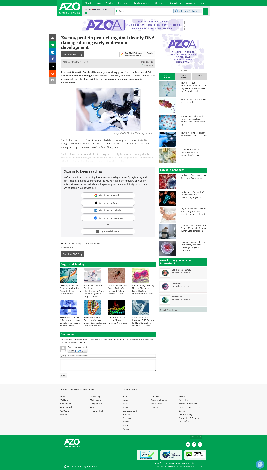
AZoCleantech (66, 407)
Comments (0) (67, 247)
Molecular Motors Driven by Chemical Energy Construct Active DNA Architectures (95, 321)
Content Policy (185, 414)
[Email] (52, 80)
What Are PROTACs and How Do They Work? (194, 101)
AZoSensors (95, 400)
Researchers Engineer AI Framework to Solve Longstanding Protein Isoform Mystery (70, 321)
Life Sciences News (93, 243)
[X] (52, 66)
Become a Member (159, 400)
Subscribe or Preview (181, 272)
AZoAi (92, 407)
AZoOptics (64, 411)
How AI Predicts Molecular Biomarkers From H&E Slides (194, 134)
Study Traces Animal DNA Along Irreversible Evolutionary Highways (192, 195)
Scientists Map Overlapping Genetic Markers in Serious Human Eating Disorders (193, 228)
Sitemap (183, 411)
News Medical (96, 411)
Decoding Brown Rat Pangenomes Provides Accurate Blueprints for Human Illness (70, 289)
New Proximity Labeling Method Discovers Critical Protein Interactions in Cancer (143, 289)
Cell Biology (76, 243)
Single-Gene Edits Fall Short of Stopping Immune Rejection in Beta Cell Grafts (194, 211)
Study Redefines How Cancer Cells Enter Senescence (194, 176)
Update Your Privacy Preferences (82, 466)
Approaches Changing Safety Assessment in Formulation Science (191, 152)
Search (182, 396)
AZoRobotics (65, 403)
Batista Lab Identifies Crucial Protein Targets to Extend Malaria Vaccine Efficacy (118, 289)
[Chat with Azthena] (260, 464)
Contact (154, 407)
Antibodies (177, 296)
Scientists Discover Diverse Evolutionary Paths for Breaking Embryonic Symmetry (193, 246)
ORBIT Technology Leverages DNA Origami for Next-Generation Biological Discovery (143, 321)
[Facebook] (52, 59)
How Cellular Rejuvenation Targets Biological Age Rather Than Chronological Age (193, 120)
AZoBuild (64, 414)
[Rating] (52, 44)
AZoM (62, 396)
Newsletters (156, 403)
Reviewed (148, 65)
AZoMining (95, 396)
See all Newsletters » (170, 310)
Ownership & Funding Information (189, 419)
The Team (155, 396)
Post (63, 375)
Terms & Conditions (188, 403)
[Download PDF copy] (52, 37)
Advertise (183, 400)
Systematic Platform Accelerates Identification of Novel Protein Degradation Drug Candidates (94, 291)
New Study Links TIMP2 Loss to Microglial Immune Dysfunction (119, 320)
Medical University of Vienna (75, 61)
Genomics (176, 283)
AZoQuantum (96, 403)
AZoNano (64, 400)
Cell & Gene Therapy (181, 269)
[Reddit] (52, 73)
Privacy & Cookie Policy (189, 407)
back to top (195, 436)
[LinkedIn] (52, 51)
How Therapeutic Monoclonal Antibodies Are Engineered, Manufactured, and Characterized (193, 86)
